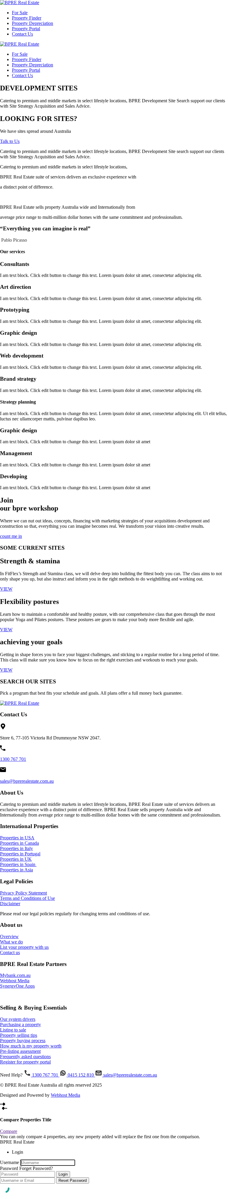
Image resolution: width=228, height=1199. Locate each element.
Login (63, 1174)
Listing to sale (13, 1029)
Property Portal (26, 28)
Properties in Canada (19, 843)
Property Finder (26, 17)
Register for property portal (25, 1061)
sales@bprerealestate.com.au (27, 781)
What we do (11, 941)
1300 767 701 (13, 759)
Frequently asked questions (25, 1056)
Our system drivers (17, 1019)
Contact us (10, 952)
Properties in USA (17, 837)
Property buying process (22, 1040)
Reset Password (72, 1180)
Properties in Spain (18, 864)
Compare (8, 1131)
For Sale (20, 12)
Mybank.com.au (15, 975)
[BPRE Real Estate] (19, 2)
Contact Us (22, 33)
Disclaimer (10, 903)
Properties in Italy (16, 848)
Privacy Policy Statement (23, 892)
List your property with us (24, 947)
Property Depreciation (32, 23)
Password (9, 1168)
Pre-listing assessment (20, 1051)
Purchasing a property (20, 1024)
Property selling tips (18, 1035)
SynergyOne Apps (17, 985)
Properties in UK (16, 859)
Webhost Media (14, 980)
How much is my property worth (30, 1045)
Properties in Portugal (20, 853)
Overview (9, 936)
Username (9, 1162)
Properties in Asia (16, 869)
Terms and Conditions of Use (27, 898)
